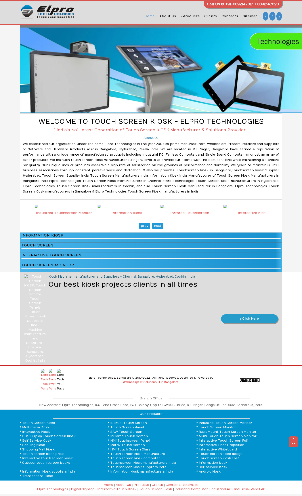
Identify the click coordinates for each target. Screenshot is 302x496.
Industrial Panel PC (249, 489)
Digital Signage (83, 489)
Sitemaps (191, 485)
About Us (167, 16)
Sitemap (250, 16)
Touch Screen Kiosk (155, 489)
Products (191, 16)
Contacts (230, 16)
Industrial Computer (191, 489)
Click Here (250, 318)
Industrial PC (220, 489)
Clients (210, 16)
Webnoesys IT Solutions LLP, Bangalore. (151, 382)
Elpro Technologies (52, 489)
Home (150, 16)
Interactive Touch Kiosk (116, 489)
